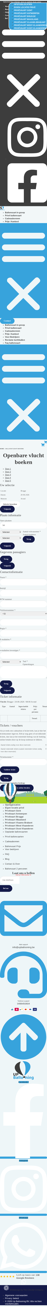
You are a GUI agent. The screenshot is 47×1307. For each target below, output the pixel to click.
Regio (3, 629)
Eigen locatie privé (14, 808)
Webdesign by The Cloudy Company (26, 1290)
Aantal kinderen (29, 535)
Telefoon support (23, 1001)
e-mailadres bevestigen (10, 650)
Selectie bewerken (10, 504)
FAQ (7, 12)
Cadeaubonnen (12, 218)
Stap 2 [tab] (8, 472)
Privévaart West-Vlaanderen (19, 826)
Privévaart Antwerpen (16, 814)
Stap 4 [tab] (8, 478)
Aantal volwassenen (32, 532)
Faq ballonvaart (12, 343)
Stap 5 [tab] (8, 481)
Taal (25, 661)
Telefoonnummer (7, 610)
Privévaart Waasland (15, 820)
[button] (23, 67)
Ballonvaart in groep (15, 213)
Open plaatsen (6, 521)
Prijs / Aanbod (12, 221)
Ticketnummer (6, 757)
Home (2, 448)
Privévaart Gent (13, 811)
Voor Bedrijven (12, 337)
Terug (28, 539)
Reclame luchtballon (15, 340)
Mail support (23, 944)
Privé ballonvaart (13, 215)
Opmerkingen (28, 664)
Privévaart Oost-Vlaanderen (19, 829)
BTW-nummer (6, 599)
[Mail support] (23, 940)
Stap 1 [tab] (8, 469)
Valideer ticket (9, 770)
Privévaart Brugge (14, 817)
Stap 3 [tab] (8, 475)
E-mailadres (5, 639)
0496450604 (23, 1003)
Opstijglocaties (23, 4)
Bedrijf (3, 588)
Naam (3, 577)
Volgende (7, 509)
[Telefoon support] (23, 997)
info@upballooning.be (23, 947)
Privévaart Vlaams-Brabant (18, 823)
